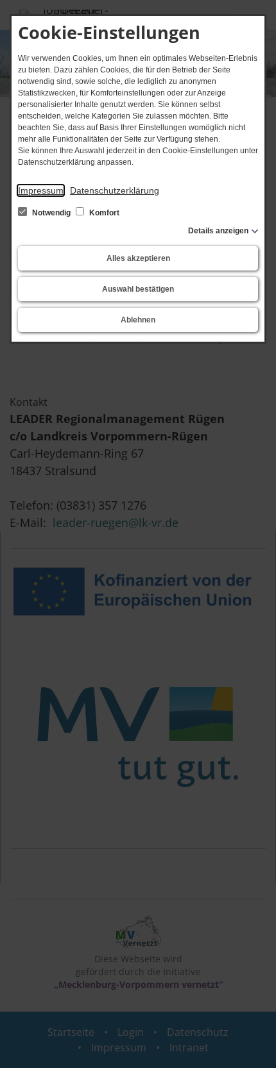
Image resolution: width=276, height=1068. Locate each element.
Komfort (103, 212)
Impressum (41, 190)
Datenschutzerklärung (114, 190)
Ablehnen (138, 319)
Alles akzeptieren (138, 258)
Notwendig (51, 212)
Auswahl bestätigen (138, 289)
